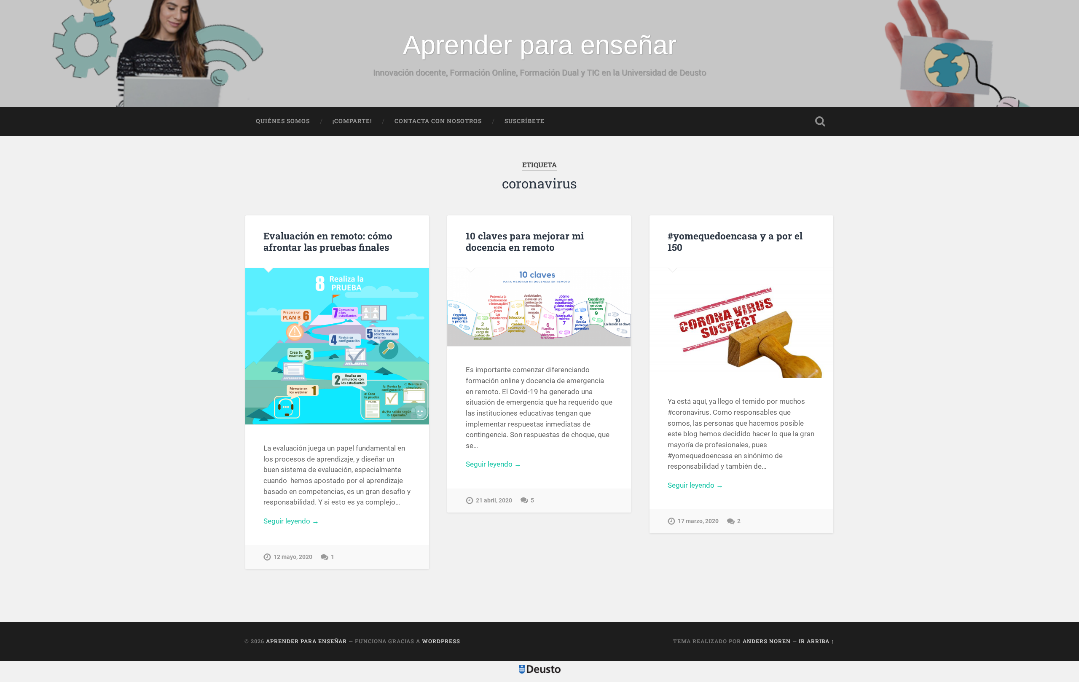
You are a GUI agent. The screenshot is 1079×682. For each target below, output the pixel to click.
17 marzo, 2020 (698, 521)
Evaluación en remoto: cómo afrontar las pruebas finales (327, 241)
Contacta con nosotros (438, 121)
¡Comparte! (352, 121)
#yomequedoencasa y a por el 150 (735, 241)
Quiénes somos (283, 121)
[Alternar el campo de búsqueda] (820, 121)
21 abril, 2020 (494, 500)
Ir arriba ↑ (817, 641)
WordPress (441, 641)
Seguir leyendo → (291, 521)
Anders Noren (767, 641)
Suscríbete (525, 121)
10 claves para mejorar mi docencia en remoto (525, 241)
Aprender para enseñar (539, 44)
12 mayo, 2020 (293, 557)
